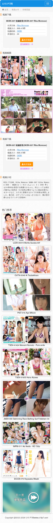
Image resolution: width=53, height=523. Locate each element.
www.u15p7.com (41, 517)
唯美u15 (15, 9)
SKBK (19, 31)
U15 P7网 (7, 3)
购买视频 (27, 39)
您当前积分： (26, 44)
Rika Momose (23, 25)
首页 (6, 9)
